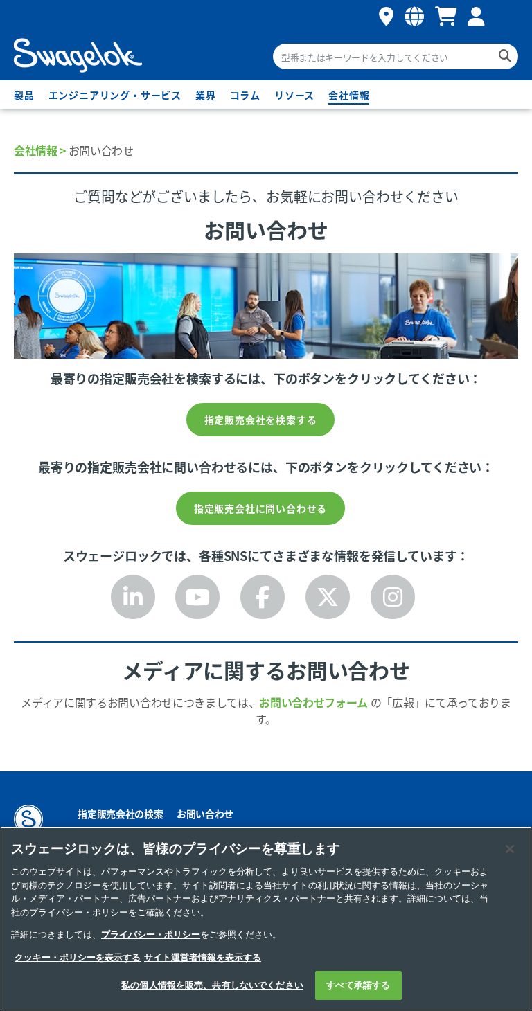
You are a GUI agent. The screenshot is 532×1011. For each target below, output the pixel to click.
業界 (205, 95)
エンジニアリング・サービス (114, 95)
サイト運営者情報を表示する (202, 957)
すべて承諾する (358, 985)
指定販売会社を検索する (260, 420)
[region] (266, 919)
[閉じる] (510, 849)
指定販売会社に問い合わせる (260, 508)
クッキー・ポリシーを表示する (78, 957)
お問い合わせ (205, 814)
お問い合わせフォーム (313, 702)
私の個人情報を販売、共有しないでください (212, 985)
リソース (294, 95)
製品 (24, 95)
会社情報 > (40, 150)
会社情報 (348, 95)
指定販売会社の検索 (120, 814)
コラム (245, 95)
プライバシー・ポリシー (150, 934)
